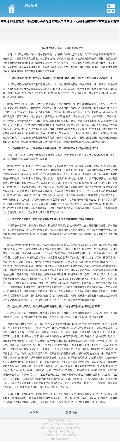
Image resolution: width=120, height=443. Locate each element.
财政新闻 (31, 5)
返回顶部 (71, 412)
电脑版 (34, 412)
